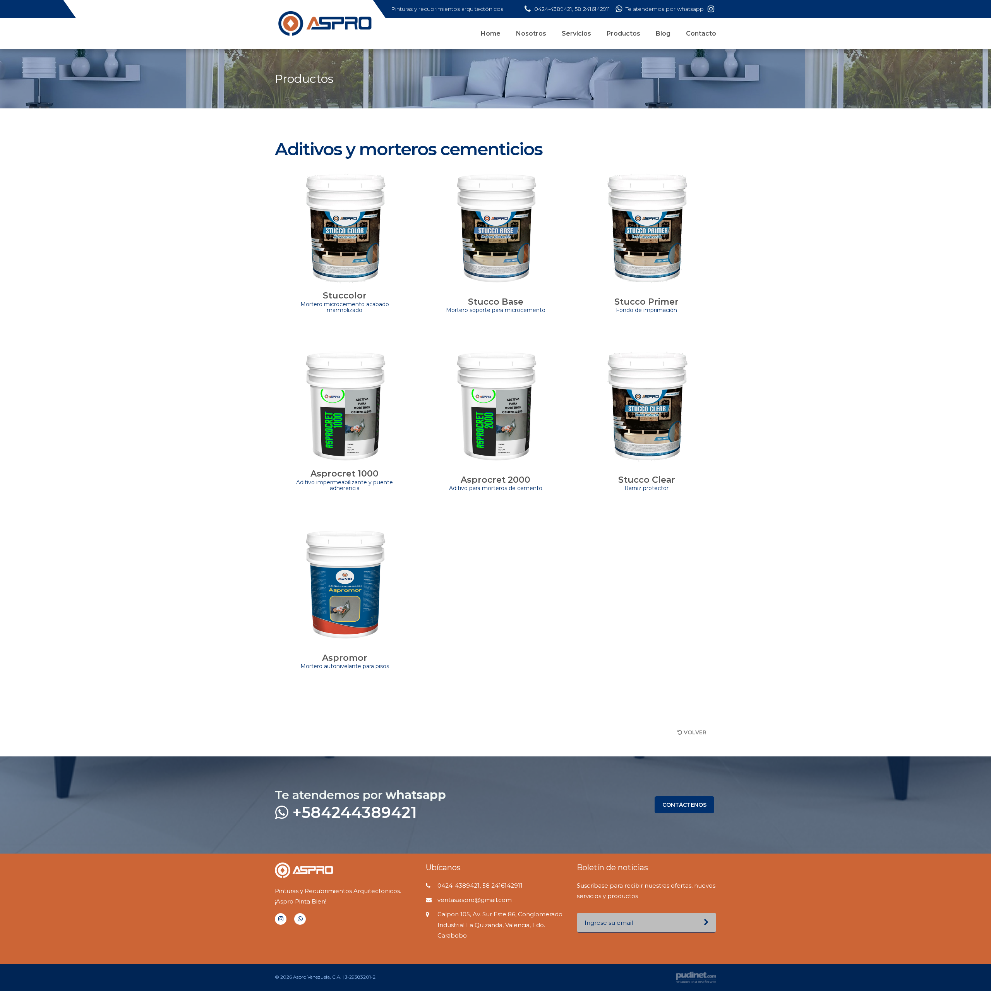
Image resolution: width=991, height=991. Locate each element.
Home (491, 33)
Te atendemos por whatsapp (664, 8)
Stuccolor (344, 301)
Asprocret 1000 (344, 479)
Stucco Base (495, 305)
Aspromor (344, 661)
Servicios (576, 33)
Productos (623, 33)
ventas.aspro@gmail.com (474, 900)
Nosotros (531, 33)
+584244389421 (352, 812)
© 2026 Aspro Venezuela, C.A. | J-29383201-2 (325, 977)
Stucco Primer (646, 305)
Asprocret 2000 (495, 483)
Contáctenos (684, 804)
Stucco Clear (646, 483)
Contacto (701, 33)
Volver (694, 732)
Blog (663, 33)
